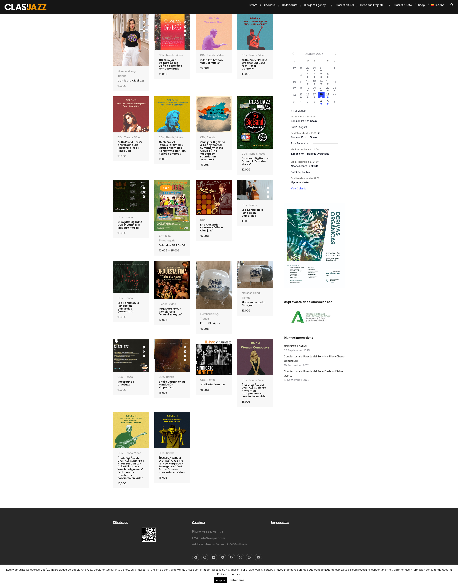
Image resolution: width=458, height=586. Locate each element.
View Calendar (299, 188)
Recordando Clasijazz (126, 383)
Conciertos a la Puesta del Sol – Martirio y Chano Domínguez (314, 358)
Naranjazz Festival (295, 346)
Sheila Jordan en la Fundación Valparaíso (172, 384)
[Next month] (336, 54)
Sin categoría (167, 240)
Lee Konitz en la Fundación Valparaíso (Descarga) (128, 307)
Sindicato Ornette (212, 384)
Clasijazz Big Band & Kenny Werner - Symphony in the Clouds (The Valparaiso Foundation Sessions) (212, 150)
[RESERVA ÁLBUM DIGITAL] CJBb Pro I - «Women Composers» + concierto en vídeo (254, 390)
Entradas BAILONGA (172, 245)
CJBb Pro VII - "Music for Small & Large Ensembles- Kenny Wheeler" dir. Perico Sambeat (172, 147)
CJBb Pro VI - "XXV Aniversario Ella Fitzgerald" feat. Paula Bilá (130, 146)
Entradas (164, 235)
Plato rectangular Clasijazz (254, 304)
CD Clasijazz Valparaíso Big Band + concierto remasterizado (170, 64)
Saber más (237, 580)
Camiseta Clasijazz (131, 80)
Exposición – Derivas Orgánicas (310, 153)
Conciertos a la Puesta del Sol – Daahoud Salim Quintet (313, 373)
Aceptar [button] (220, 580)
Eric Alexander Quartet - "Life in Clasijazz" (211, 227)
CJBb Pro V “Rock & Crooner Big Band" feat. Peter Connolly (254, 64)
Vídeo (179, 55)
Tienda (122, 76)
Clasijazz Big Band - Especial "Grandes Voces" (255, 161)
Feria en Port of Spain (304, 121)
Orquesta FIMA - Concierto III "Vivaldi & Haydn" (170, 311)
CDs (161, 55)
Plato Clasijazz (210, 323)
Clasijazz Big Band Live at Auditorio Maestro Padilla (130, 224)
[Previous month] (293, 54)
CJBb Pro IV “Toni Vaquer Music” (211, 61)
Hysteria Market (300, 182)
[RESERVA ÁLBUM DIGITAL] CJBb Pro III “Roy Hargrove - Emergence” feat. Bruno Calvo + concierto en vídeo (171, 465)
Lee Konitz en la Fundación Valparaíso (252, 212)
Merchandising (127, 71)
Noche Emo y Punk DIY (304, 166)
